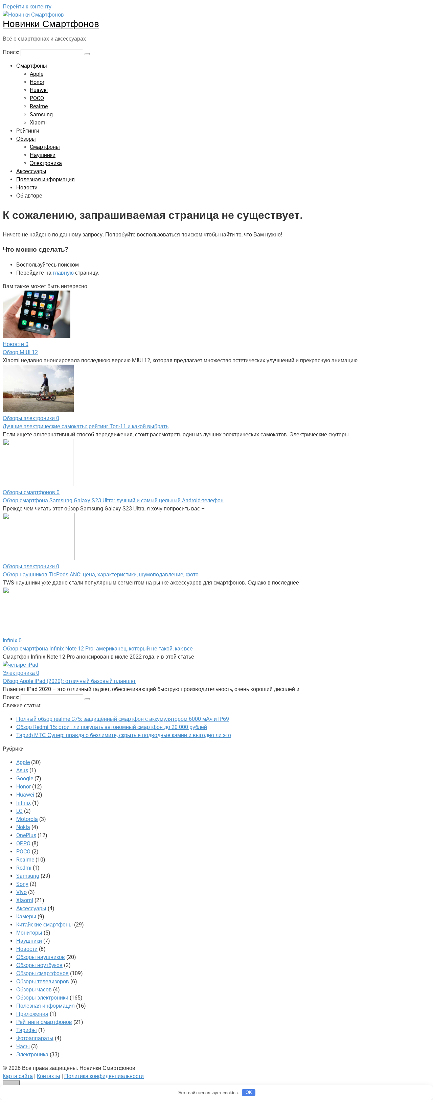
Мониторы (29, 933)
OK (249, 1092)
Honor (37, 82)
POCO (37, 98)
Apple (36, 74)
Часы (23, 1046)
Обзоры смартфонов (42, 973)
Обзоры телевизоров (42, 981)
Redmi (23, 868)
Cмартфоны (45, 147)
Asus (22, 770)
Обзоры (26, 139)
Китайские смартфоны (44, 924)
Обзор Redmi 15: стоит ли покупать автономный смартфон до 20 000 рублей (111, 727)
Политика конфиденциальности (104, 1076)
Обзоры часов (34, 989)
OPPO (23, 843)
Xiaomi (38, 122)
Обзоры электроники (42, 997)
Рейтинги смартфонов (44, 1022)
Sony (22, 884)
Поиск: (12, 52)
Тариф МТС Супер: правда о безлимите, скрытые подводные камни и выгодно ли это (123, 735)
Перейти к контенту (27, 6)
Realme (39, 106)
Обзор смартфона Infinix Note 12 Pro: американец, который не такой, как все (98, 648)
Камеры (26, 916)
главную (63, 273)
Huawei (39, 90)
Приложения (32, 1014)
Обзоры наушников (40, 957)
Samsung (41, 114)
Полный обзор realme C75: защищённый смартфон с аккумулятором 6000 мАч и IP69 (122, 719)
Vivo (21, 892)
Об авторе (29, 195)
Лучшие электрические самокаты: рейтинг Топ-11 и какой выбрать (85, 426)
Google (24, 778)
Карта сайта (18, 1076)
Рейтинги (27, 131)
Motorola (27, 819)
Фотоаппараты (34, 1038)
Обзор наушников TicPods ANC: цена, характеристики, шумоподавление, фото (101, 574)
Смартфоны (31, 66)
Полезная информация (45, 179)
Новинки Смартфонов (51, 23)
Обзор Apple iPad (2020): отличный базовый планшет (69, 681)
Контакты (48, 1076)
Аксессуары (31, 171)
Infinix (23, 803)
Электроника (46, 163)
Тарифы (26, 1030)
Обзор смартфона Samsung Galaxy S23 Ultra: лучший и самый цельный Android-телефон (113, 500)
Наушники (42, 155)
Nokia (23, 827)
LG (19, 811)
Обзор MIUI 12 (20, 352)
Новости (27, 187)
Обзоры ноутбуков (39, 965)
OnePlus (26, 835)
